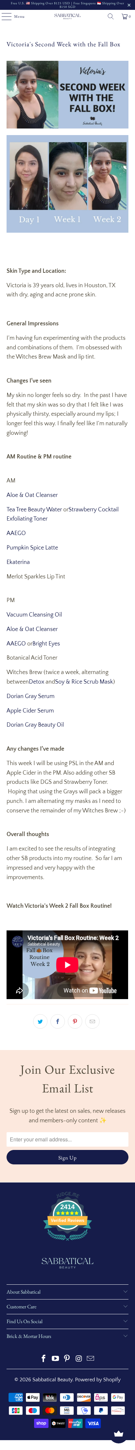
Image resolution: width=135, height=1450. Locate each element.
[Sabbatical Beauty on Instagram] (79, 1359)
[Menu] (3, 16)
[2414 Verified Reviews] (67, 1242)
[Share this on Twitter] (40, 1021)
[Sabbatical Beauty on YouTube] (55, 1359)
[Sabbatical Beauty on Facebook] (44, 1359)
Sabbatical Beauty (52, 1380)
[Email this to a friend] (92, 1021)
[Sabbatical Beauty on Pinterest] (67, 1359)
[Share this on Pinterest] (75, 1021)
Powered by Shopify (98, 1380)
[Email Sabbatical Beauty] (91, 1359)
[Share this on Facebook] (57, 1021)
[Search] (111, 16)
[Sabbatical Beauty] (67, 16)
